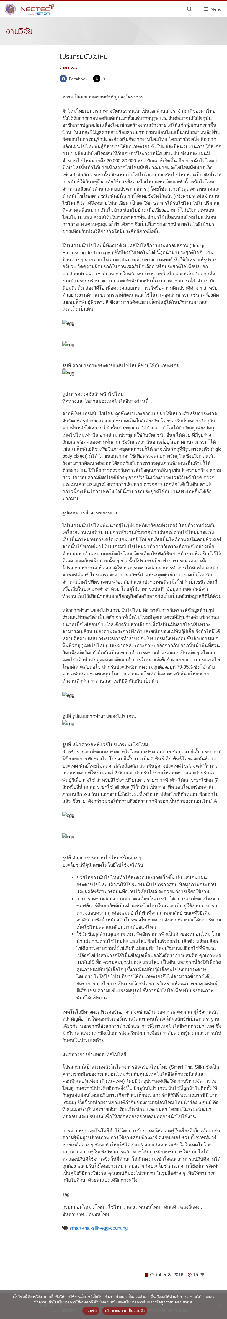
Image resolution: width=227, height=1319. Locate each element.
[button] (75, 78)
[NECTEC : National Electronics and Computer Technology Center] (29, 9)
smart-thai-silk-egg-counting (98, 1228)
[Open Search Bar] (189, 9)
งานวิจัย (19, 31)
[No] (220, 1304)
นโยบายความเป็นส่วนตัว (125, 1310)
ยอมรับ (91, 1310)
